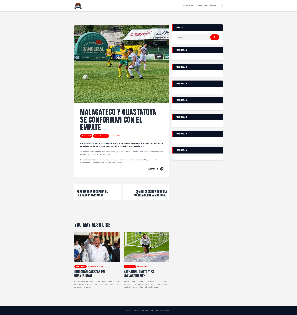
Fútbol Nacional (101, 136)
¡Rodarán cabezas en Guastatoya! (89, 274)
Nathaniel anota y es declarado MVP (139, 274)
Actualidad (86, 136)
